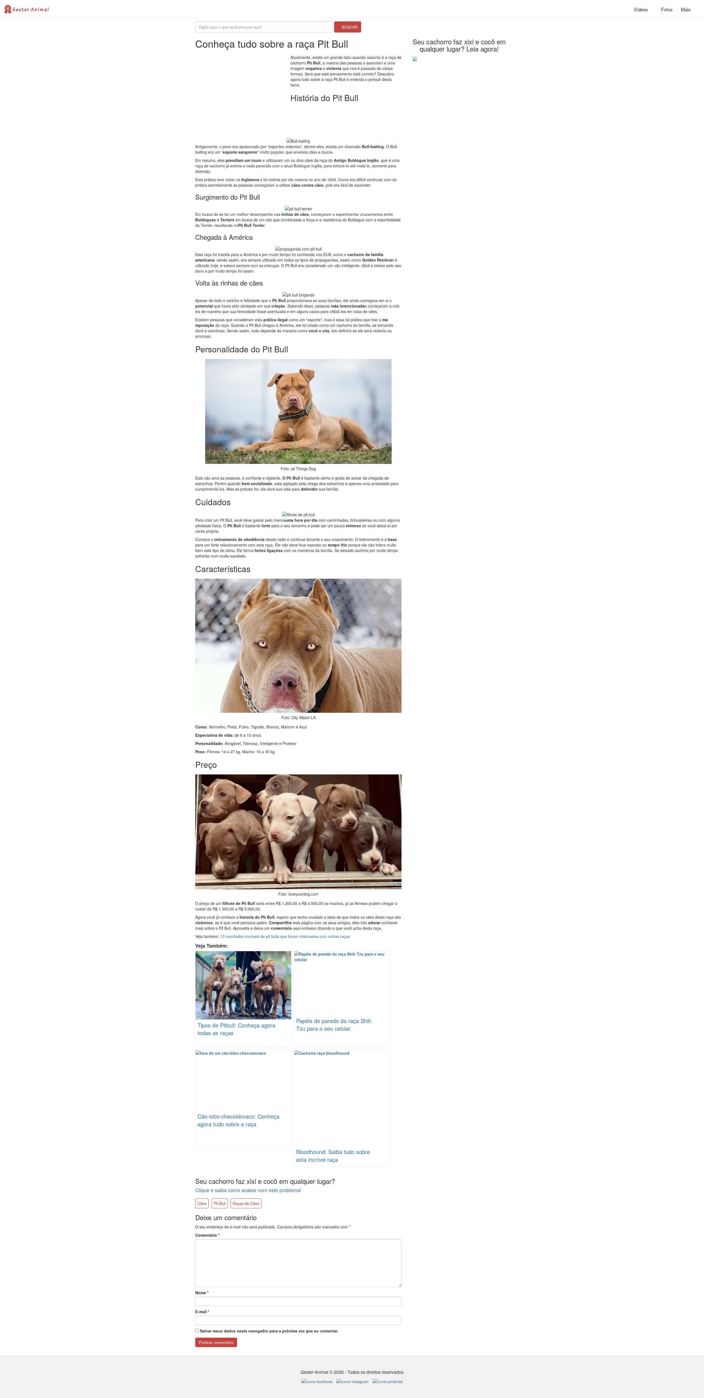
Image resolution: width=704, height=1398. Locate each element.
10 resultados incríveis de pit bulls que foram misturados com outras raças (285, 936)
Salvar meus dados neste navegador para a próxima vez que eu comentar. (269, 1331)
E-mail (202, 1311)
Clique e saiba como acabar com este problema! (248, 1189)
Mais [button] (686, 9)
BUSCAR (349, 27)
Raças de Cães (246, 1203)
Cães (202, 1203)
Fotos (666, 9)
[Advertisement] (241, 93)
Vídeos (640, 9)
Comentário (207, 1235)
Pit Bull (220, 1203)
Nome (201, 1292)
